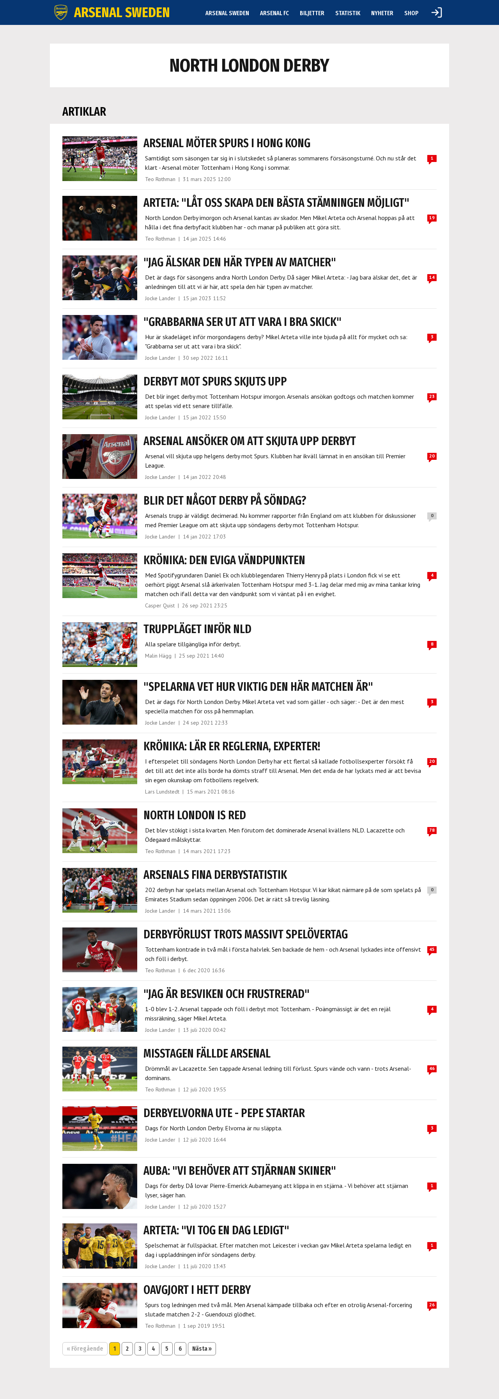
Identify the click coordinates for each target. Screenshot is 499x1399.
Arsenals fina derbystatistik (215, 875)
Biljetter (312, 13)
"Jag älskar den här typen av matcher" (239, 262)
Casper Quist (160, 605)
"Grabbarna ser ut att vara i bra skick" (242, 322)
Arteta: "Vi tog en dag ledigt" (216, 1230)
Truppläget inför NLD (197, 629)
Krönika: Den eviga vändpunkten (224, 560)
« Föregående (85, 1348)
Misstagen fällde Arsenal (207, 1054)
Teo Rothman (160, 179)
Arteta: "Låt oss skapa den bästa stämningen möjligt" (276, 203)
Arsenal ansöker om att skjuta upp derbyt (249, 441)
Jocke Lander (160, 298)
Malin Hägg (158, 655)
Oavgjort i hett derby (197, 1290)
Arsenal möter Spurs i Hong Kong (226, 143)
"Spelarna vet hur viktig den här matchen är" (258, 687)
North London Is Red (194, 815)
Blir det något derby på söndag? (224, 501)
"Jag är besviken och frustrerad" (226, 994)
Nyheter (382, 13)
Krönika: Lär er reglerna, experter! (231, 746)
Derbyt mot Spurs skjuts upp (215, 382)
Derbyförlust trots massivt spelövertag (245, 934)
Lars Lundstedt (162, 791)
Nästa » (202, 1348)
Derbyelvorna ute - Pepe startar (224, 1113)
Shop (411, 13)
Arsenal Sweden (227, 13)
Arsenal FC (274, 13)
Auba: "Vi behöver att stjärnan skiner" (239, 1171)
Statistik (347, 13)
